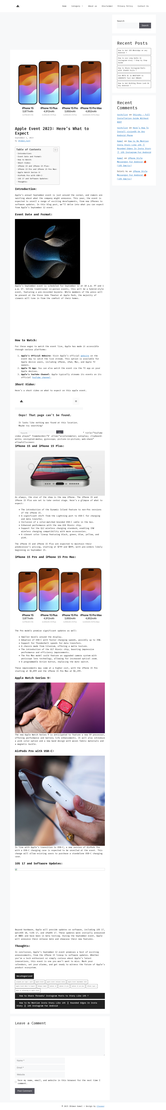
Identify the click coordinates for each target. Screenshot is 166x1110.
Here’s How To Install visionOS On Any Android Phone (133, 131)
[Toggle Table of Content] (54, 150)
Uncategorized (24, 976)
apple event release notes (56, 982)
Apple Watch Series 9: (29, 172)
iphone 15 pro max (78, 986)
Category (75, 6)
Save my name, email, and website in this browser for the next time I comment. (59, 1082)
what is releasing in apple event (27, 990)
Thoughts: (23, 182)
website (85, 355)
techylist (122, 114)
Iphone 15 (53, 986)
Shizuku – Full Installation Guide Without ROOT (133, 118)
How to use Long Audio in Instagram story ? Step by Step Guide (132, 60)
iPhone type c (91, 986)
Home (64, 6)
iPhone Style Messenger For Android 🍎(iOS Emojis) (131, 162)
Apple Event (40, 982)
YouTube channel (41, 377)
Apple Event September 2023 (77, 982)
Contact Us (143, 6)
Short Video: (24, 163)
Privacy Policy (125, 6)
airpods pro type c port (24, 982)
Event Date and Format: (30, 156)
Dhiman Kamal (42, 986)
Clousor (100, 1106)
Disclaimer (107, 6)
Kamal (120, 141)
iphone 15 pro (64, 986)
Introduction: (25, 153)
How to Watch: (25, 159)
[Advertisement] (60, 32)
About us (92, 6)
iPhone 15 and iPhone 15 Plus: (33, 166)
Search (120, 21)
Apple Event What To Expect (25, 986)
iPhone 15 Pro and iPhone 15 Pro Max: (37, 169)
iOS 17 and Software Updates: (33, 178)
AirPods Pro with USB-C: (30, 175)
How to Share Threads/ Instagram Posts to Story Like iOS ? (54, 996)
